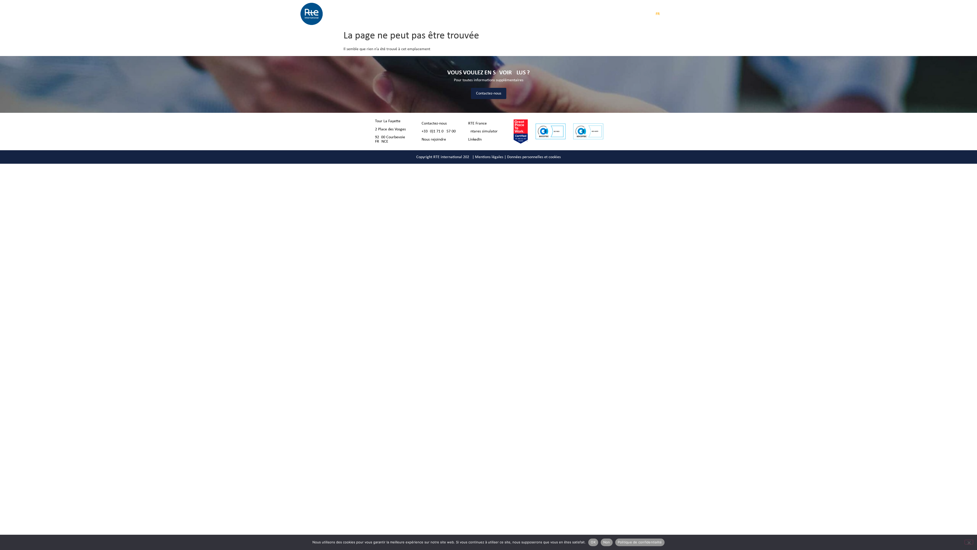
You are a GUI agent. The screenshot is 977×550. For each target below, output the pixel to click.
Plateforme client (585, 14)
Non (606, 542)
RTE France (477, 123)
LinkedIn (475, 140)
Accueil (385, 14)
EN (666, 14)
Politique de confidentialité (640, 542)
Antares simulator (483, 131)
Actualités (466, 14)
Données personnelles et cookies (534, 157)
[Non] (969, 542)
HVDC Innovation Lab (542, 14)
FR (658, 14)
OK (593, 542)
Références (489, 14)
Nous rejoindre (434, 140)
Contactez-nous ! (435, 123)
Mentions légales (489, 157)
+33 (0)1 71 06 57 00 (439, 131)
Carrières (511, 14)
